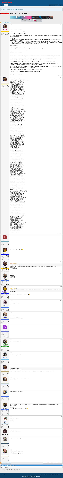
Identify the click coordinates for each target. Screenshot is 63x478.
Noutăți (10, 5)
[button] (12, 5)
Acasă (2, 5)
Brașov (8, 323)
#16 (61, 402)
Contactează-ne (41, 474)
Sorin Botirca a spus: (13, 288)
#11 (61, 339)
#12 (61, 352)
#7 (61, 286)
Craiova (8, 427)
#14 (61, 377)
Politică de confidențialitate (52, 474)
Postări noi (1, 6)
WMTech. (35, 476)
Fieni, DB (8, 350)
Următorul (8, 22)
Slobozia (8, 400)
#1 (61, 24)
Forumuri (6, 5)
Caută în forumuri (6, 6)
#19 (61, 437)
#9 (61, 312)
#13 (61, 365)
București (7, 310)
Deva (8, 258)
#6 (61, 273)
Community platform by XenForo (31, 475)
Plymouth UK (7, 284)
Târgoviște (7, 363)
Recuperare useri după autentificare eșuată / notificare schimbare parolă (12, 9)
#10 (61, 325)
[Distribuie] (60, 24)
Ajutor (58, 474)
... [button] (4, 22)
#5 (61, 261)
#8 (61, 300)
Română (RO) (4, 474)
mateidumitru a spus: (13, 263)
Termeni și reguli (46, 474)
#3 (61, 235)
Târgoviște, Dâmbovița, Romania (6, 337)
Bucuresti (7, 447)
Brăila (8, 413)
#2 (61, 77)
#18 (61, 429)
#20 (61, 449)
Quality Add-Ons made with (25, 476)
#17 (61, 416)
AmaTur (14, 5)
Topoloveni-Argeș (6, 34)
